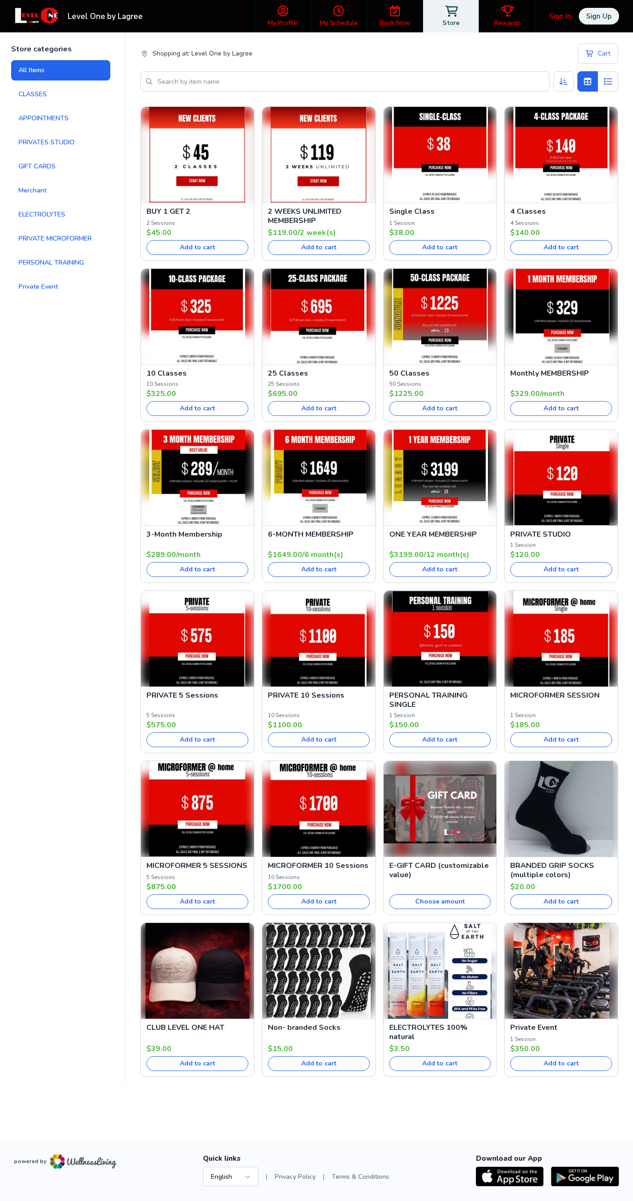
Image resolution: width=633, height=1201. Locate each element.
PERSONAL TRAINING (51, 262)
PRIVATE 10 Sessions (306, 695)
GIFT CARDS (37, 166)
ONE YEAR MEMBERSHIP (433, 534)
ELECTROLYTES (42, 214)
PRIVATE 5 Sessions (182, 695)
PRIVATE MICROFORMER (55, 238)
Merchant (32, 190)
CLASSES (33, 94)
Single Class (412, 211)
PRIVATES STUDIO (47, 142)
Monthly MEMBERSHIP (549, 373)
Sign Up (599, 16)
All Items (31, 70)
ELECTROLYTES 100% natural (428, 1032)
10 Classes (166, 373)
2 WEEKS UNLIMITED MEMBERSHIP (305, 216)
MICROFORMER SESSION (555, 695)
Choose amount (440, 901)
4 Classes (528, 211)
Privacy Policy (295, 1176)
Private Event (38, 286)
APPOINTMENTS (44, 118)
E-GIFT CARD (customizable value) (439, 870)
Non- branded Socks (304, 1027)
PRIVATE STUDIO (540, 534)
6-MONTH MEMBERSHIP (311, 534)
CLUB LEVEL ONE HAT (185, 1027)
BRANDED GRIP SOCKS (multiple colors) (552, 870)
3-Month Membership (184, 534)
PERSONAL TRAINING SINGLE (428, 700)
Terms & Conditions (360, 1176)
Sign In (560, 16)
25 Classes (288, 373)
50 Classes (409, 373)
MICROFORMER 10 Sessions (318, 865)
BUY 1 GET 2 (168, 211)
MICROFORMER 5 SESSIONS (196, 865)
